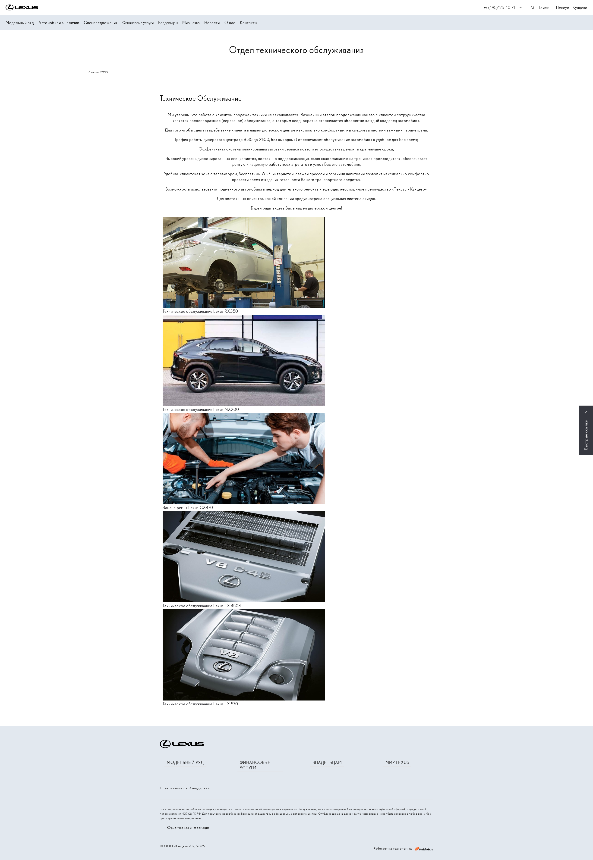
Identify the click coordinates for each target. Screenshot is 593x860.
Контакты (248, 22)
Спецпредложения (101, 22)
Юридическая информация (188, 828)
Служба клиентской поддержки (185, 788)
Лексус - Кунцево (571, 7)
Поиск (543, 7)
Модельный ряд (20, 22)
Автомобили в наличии (58, 22)
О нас (229, 22)
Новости (212, 22)
